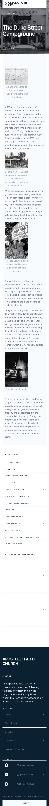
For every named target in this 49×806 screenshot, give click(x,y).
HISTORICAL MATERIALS (12, 13)
